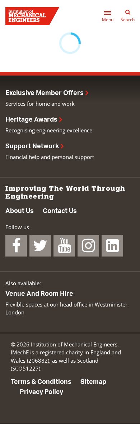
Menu (107, 20)
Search (128, 20)
